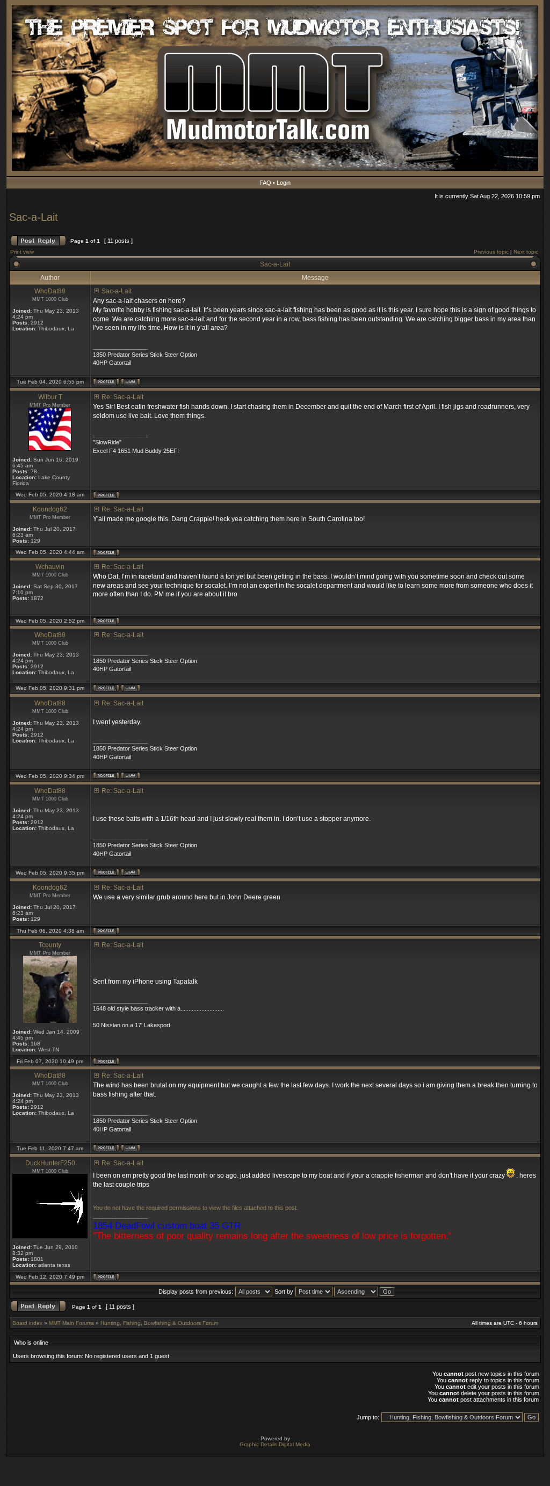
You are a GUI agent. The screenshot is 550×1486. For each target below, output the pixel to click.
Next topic (525, 252)
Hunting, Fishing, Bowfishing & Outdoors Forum (159, 1323)
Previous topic (491, 252)
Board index (27, 1323)
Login (284, 182)
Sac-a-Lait (33, 217)
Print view (22, 252)
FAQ (265, 182)
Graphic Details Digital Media (275, 1444)
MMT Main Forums (71, 1323)
